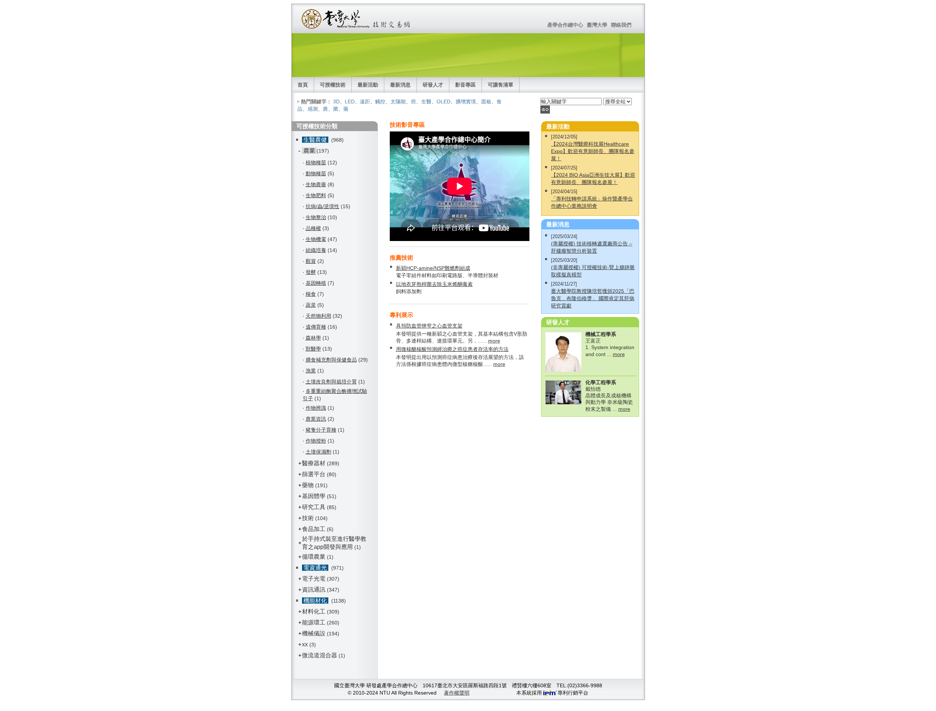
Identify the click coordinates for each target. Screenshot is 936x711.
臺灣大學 (597, 25)
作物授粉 (316, 441)
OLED (443, 101)
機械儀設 (313, 633)
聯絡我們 (621, 25)
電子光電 (313, 579)
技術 (308, 518)
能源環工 (313, 622)
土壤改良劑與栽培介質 (331, 382)
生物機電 (316, 239)
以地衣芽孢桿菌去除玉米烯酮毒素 (434, 284)
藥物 (308, 485)
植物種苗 (316, 162)
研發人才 (433, 85)
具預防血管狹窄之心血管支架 (429, 326)
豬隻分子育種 (321, 430)
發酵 (311, 272)
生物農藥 (316, 184)
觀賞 (311, 261)
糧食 (311, 294)
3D (336, 101)
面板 (486, 101)
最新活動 (368, 85)
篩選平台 (313, 474)
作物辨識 (316, 408)
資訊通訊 (313, 589)
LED (350, 101)
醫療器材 (314, 463)
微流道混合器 (319, 655)
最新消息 (400, 85)
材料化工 (313, 611)
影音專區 (465, 85)
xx (305, 644)
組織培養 (316, 250)
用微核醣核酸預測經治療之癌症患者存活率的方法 (452, 349)
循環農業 (313, 557)
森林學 (313, 338)
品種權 (313, 228)
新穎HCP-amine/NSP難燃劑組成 (433, 268)
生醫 (426, 101)
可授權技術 (333, 85)
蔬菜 (311, 305)
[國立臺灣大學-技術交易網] (356, 18)
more (494, 341)
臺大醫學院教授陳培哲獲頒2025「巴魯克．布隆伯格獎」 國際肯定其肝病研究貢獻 (592, 298)
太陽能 (398, 101)
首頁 (303, 85)
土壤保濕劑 (318, 452)
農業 (309, 151)
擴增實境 (466, 101)
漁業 (311, 371)
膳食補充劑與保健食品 (331, 360)
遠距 (365, 101)
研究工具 (313, 507)
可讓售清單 (500, 85)
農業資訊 (316, 419)
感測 (312, 109)
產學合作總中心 (565, 25)
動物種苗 (316, 173)
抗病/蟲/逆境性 (322, 206)
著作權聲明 (456, 693)
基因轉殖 (316, 283)
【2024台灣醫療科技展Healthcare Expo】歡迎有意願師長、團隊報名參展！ (592, 151)
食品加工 (313, 529)
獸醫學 (313, 349)
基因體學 (313, 496)
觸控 (380, 101)
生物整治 (316, 217)
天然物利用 (318, 316)
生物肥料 (316, 195)
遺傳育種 (316, 327)
